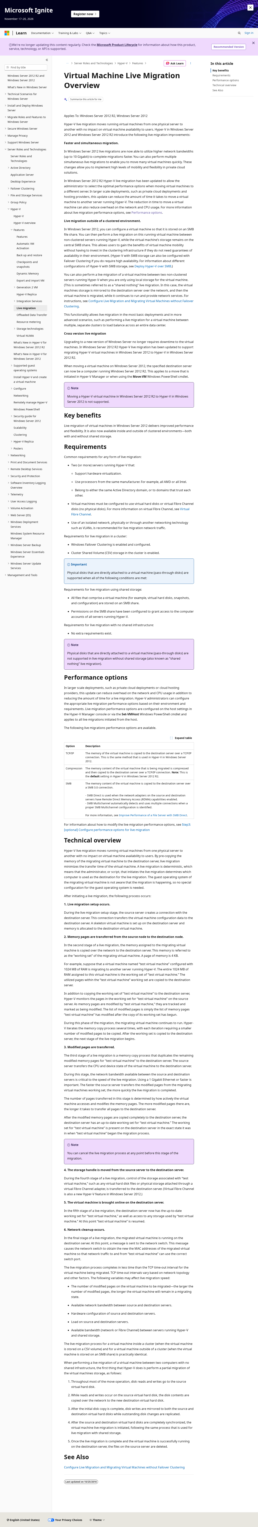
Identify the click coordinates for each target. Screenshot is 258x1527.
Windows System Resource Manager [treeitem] (27, 536)
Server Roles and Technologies (93, 63)
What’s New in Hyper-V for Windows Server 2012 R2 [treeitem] (30, 345)
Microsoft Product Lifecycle (117, 45)
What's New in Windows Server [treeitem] (27, 87)
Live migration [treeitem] (26, 308)
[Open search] (239, 33)
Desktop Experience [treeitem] (23, 181)
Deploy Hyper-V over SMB (152, 266)
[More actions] (190, 63)
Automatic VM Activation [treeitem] (25, 246)
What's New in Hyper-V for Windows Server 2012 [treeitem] (30, 356)
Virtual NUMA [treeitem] (25, 335)
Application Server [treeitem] (22, 174)
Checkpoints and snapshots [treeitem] (27, 264)
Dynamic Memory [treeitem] (28, 273)
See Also (217, 90)
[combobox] (26, 67)
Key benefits (220, 70)
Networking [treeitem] (21, 395)
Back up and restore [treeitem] (29, 255)
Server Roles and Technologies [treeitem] (21, 158)
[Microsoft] (7, 33)
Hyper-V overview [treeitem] (25, 223)
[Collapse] (47, 60)
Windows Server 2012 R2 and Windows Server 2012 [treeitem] (26, 78)
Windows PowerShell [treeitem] (27, 409)
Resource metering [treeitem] (29, 322)
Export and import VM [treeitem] (30, 280)
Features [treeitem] (22, 236)
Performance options (146, 212)
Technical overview (224, 85)
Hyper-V (122, 63)
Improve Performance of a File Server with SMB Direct (153, 815)
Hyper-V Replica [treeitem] (27, 294)
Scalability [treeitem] (20, 427)
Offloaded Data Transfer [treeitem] (32, 315)
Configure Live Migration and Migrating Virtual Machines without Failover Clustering (124, 1467)
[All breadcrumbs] (67, 63)
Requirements (221, 75)
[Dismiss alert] (250, 8)
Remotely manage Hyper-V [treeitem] (30, 402)
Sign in (249, 33)
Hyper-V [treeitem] (19, 216)
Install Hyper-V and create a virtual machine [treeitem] (30, 379)
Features (137, 63)
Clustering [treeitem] (20, 434)
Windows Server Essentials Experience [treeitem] (27, 554)
